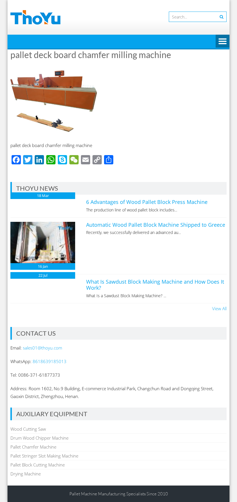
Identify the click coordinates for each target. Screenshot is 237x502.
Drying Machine (25, 474)
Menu (222, 42)
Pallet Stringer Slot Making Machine (44, 456)
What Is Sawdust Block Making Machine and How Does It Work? (155, 284)
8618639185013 (49, 361)
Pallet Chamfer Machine (33, 447)
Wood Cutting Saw (28, 429)
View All (219, 308)
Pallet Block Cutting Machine (37, 465)
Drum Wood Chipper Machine (39, 438)
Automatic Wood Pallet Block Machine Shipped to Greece (155, 224)
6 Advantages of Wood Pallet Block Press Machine (147, 201)
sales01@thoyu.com (42, 348)
